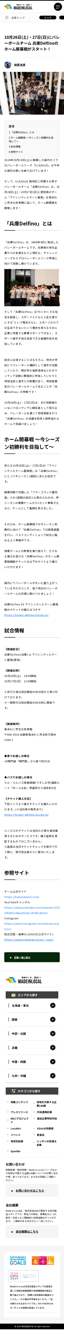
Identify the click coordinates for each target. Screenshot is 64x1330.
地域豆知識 (17, 1141)
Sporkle (15, 1151)
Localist (16, 1128)
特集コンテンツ (19, 1102)
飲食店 (40, 1135)
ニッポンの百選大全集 (47, 1143)
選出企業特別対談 (47, 1118)
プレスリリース (19, 1112)
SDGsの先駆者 (45, 1128)
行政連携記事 (44, 1112)
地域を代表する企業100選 (47, 1103)
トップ (47, 17)
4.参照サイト (16, 152)
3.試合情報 (15, 146)
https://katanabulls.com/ (21, 897)
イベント (16, 1135)
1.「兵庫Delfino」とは (21, 132)
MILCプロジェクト (20, 1120)
